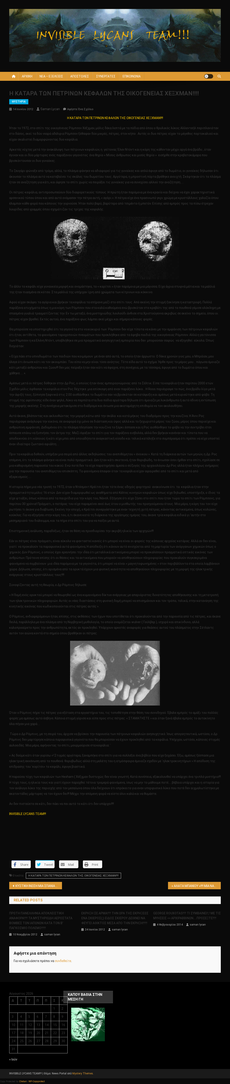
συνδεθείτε (63, 961)
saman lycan (50, 109)
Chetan (22, 1081)
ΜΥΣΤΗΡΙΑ (19, 101)
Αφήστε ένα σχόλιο (80, 109)
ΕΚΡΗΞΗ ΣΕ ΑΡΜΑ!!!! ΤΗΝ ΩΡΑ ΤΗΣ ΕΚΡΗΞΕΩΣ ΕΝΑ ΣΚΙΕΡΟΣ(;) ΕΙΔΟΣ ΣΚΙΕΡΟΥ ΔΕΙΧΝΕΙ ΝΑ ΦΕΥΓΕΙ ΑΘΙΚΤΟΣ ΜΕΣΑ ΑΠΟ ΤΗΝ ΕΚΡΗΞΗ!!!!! (114, 918)
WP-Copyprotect (37, 1081)
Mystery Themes (82, 1073)
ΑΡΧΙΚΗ (27, 76)
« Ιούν (13, 1059)
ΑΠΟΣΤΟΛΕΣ (79, 76)
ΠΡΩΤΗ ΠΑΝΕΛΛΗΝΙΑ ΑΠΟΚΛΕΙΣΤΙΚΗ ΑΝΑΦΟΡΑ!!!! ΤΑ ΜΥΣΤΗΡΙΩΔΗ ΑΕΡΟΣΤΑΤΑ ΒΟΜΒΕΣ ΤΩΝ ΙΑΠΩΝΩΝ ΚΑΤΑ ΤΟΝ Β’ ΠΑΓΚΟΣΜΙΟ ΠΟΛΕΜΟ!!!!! (40, 920)
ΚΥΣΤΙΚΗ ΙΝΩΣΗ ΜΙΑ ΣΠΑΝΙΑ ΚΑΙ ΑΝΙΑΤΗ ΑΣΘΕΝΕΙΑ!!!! (38, 886)
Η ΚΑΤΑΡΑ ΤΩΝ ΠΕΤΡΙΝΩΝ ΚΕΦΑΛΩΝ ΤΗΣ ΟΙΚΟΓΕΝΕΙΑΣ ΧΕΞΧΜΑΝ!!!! (73, 875)
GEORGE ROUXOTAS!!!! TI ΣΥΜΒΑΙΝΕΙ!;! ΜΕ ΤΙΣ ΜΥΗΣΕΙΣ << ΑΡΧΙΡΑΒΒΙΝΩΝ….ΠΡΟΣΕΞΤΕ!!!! (187, 915)
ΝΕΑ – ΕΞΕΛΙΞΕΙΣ (51, 76)
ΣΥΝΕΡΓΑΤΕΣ (105, 76)
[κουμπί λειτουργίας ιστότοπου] (208, 76)
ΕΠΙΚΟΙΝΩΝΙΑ (132, 76)
